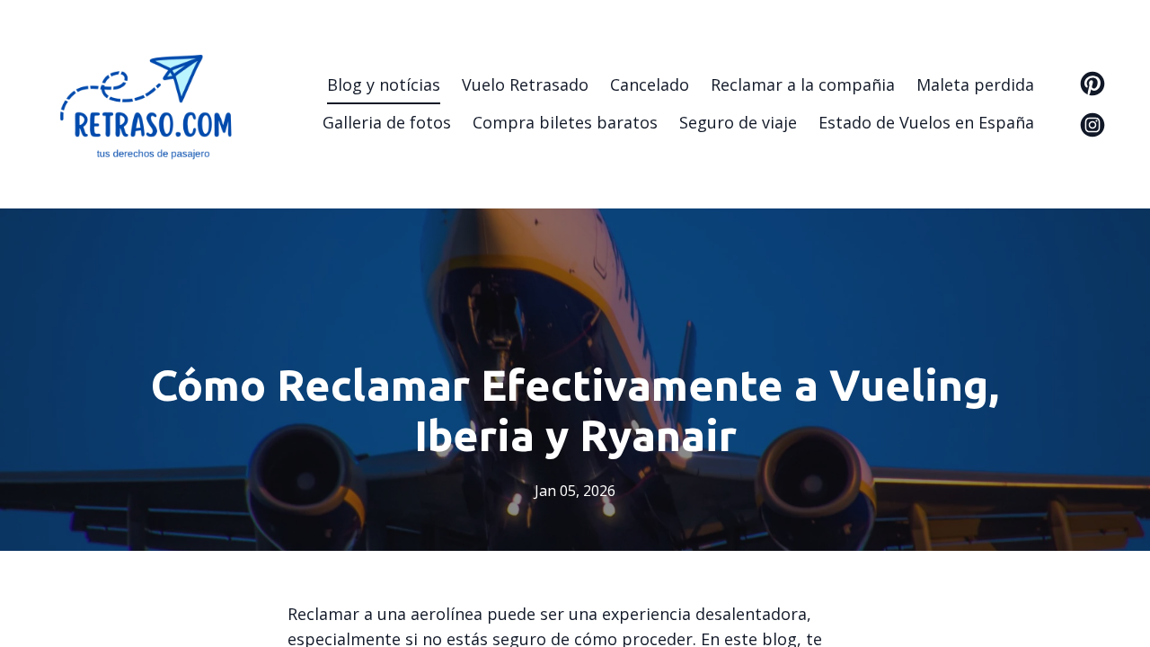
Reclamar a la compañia (803, 84)
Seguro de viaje (738, 122)
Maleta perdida (975, 84)
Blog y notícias (383, 84)
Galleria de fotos (387, 122)
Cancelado (649, 84)
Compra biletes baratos (565, 122)
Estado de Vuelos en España (926, 122)
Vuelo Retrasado (525, 84)
